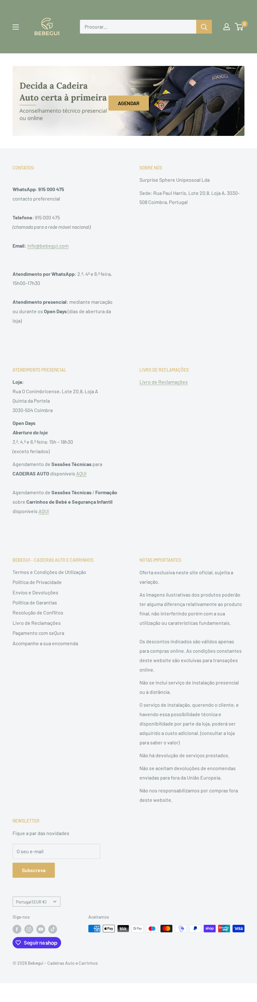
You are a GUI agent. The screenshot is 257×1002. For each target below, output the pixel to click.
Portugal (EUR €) (31, 901)
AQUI (81, 473)
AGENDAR (128, 103)
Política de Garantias (35, 602)
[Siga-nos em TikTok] (52, 929)
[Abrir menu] (16, 26)
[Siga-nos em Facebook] (17, 929)
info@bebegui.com (48, 246)
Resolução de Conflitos (38, 612)
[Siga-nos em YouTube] (40, 929)
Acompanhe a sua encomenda (45, 643)
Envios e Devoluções (35, 592)
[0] (239, 26)
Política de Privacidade (37, 582)
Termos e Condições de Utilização (49, 572)
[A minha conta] (226, 26)
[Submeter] (204, 27)
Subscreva (33, 870)
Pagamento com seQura (38, 633)
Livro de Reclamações (163, 382)
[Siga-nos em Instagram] (28, 929)
